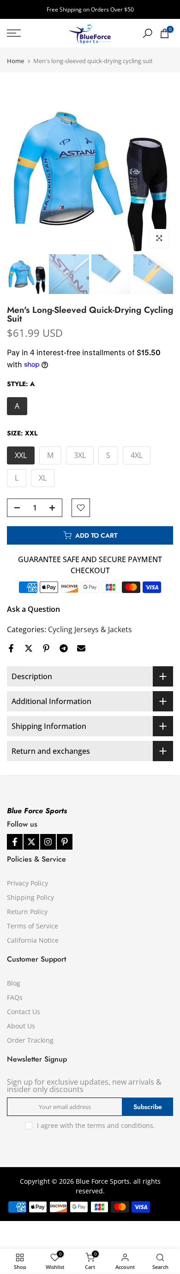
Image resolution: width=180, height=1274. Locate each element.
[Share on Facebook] (11, 648)
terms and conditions (120, 1125)
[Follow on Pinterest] (64, 842)
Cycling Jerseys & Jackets (90, 629)
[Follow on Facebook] (15, 842)
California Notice (33, 940)
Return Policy (27, 911)
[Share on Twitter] (28, 648)
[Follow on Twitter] (31, 842)
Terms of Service (32, 926)
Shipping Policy (30, 897)
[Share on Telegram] (64, 648)
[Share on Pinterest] (46, 648)
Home (15, 61)
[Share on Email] (81, 648)
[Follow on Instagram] (48, 842)
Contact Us (23, 1011)
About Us (21, 1026)
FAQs (15, 997)
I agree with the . (96, 1125)
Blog (13, 983)
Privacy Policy (27, 883)
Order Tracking (30, 1040)
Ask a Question (33, 609)
